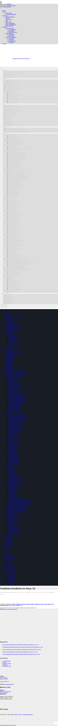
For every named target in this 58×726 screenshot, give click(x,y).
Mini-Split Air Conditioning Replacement (17, 176)
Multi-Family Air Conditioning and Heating (15, 130)
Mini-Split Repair (12, 190)
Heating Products (9, 33)
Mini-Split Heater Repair (14, 181)
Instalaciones (8, 298)
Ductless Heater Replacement (15, 166)
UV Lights (8, 119)
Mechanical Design (12, 251)
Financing (5, 304)
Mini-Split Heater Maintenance (15, 186)
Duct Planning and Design (14, 223)
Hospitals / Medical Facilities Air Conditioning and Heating (21, 262)
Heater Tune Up (9, 90)
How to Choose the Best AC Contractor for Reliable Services (20, 651)
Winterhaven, (38, 604)
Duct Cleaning (11, 231)
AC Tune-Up (9, 76)
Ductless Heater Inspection (14, 163)
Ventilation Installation (13, 236)
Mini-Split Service (12, 189)
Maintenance (6, 306)
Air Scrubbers (11, 276)
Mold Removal (9, 125)
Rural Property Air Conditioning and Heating (16, 132)
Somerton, (23, 604)
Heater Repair (9, 82)
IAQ (4, 104)
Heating (4, 78)
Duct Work (8, 222)
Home (4, 10)
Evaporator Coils (12, 41)
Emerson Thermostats (13, 271)
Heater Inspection (10, 85)
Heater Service (11, 81)
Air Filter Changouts (10, 114)
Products (5, 27)
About (4, 11)
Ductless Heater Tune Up (14, 168)
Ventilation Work (9, 234)
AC (3, 69)
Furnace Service (12, 92)
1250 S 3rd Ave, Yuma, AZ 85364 (7, 5)
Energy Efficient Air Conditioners (16, 140)
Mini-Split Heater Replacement (15, 184)
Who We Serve (6, 127)
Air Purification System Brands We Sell (14, 275)
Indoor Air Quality (7, 663)
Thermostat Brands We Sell (12, 270)
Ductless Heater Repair (13, 162)
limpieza (7, 297)
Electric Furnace (12, 102)
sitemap (12, 714)
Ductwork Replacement (13, 224)
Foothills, (18, 604)
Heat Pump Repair (12, 213)
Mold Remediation (10, 124)
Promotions (5, 307)
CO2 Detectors (11, 285)
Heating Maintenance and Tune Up (13, 88)
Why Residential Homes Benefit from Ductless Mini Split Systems (21, 654)
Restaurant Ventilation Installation (15, 240)
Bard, (49, 604)
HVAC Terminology (10, 23)
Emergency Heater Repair (11, 86)
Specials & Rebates (10, 17)
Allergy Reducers (10, 121)
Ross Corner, (44, 604)
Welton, (32, 604)
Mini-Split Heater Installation (14, 185)
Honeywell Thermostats (13, 273)
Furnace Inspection (12, 96)
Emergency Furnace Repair (14, 95)
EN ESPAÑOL (6, 293)
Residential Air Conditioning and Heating (15, 128)
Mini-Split (8, 170)
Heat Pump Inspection (13, 215)
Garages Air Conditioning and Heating (17, 265)
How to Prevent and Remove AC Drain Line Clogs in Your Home (21, 644)
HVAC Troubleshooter (11, 24)
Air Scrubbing (9, 120)
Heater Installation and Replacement (14, 83)
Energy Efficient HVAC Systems (15, 143)
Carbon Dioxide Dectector (14, 287)
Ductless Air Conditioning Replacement (17, 157)
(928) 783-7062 (7, 6)
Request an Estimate (24, 58)
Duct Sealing (11, 232)
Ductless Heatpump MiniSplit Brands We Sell (16, 268)
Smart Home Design (13, 254)
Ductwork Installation (13, 227)
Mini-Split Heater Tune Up (14, 187)
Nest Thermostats (12, 274)
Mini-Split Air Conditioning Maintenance (17, 177)
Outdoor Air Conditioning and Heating (17, 266)
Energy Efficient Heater (13, 142)
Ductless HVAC (9, 151)
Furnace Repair (11, 93)
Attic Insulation (9, 105)
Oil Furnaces (11, 36)
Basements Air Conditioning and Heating (17, 264)
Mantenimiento (9, 301)
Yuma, (14, 604)
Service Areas (9, 19)
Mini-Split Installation (13, 191)
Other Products (9, 278)
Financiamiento (9, 303)
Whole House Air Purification (12, 109)
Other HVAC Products (11, 37)
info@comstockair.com (8, 684)
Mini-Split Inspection (13, 194)
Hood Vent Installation (13, 237)
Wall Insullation (11, 284)
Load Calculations (12, 250)
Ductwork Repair (12, 226)
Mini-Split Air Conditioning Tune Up (16, 179)
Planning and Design (10, 242)
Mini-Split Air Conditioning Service (16, 171)
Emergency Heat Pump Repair (15, 214)
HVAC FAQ (8, 22)
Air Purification (9, 111)
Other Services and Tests (11, 290)
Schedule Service (16, 58)
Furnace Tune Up (12, 101)
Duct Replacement (12, 229)
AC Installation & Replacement (13, 73)
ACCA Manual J (12, 246)
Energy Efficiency (10, 139)
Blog (7, 20)
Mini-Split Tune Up (12, 196)
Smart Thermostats (12, 280)
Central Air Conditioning (14, 135)
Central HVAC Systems (13, 138)
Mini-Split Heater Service (14, 180)
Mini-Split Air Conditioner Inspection (16, 174)
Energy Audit (11, 292)
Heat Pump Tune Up (13, 221)
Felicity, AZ (8, 605)
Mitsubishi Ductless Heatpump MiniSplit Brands (19, 269)
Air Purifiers (11, 38)
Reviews (8, 18)
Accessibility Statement (11, 14)
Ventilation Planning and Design (15, 241)
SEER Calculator (9, 25)
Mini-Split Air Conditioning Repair (16, 172)
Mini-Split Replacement (13, 193)
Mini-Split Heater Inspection (14, 182)
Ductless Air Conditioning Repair (15, 153)
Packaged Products (12, 32)
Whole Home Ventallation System (13, 110)
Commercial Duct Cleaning (14, 233)
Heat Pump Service (12, 212)
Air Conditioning (7, 661)
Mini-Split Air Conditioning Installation (17, 175)
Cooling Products (9, 28)
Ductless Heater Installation (14, 165)
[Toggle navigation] (1, 8)
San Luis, (28, 604)
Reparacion (8, 295)
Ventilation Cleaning (13, 238)
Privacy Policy (9, 13)
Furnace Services (9, 91)
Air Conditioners (12, 29)
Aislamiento (8, 294)
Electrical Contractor (13, 149)
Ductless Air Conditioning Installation (16, 156)
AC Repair (8, 72)
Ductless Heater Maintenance (15, 167)
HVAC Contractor (12, 146)
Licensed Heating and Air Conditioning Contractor (19, 148)
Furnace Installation (12, 97)
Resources (5, 15)
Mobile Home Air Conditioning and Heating (18, 261)
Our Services (6, 133)
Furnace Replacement (13, 99)
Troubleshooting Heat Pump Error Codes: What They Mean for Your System (23, 647)
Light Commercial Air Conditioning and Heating (16, 129)
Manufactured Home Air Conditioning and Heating (19, 260)
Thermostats (11, 42)
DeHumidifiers (9, 118)
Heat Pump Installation (13, 217)
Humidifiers (8, 116)
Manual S (10, 247)
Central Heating (12, 137)
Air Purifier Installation (11, 113)
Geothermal (11, 39)
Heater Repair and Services (12, 80)
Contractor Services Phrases (12, 144)
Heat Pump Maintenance (14, 219)
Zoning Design (11, 252)
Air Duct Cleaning (10, 107)
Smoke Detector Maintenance (15, 289)
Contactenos (8, 302)
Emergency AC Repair (11, 77)
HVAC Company (12, 147)
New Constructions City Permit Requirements (18, 257)
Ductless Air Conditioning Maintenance (17, 158)
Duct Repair (11, 228)
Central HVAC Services (11, 134)
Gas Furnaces (11, 34)
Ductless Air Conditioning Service (16, 152)
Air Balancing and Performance (13, 106)
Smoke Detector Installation (14, 288)
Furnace (7, 198)
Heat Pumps (11, 30)
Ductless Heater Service (13, 161)
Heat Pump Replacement (14, 218)
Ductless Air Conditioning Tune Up (16, 160)
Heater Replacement (10, 87)
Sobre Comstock (9, 299)
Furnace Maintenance (13, 100)
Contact (4, 43)
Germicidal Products (10, 123)
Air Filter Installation (10, 115)
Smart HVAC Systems (13, 281)
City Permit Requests (13, 256)
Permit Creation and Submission (15, 255)
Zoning (10, 283)
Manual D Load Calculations (14, 248)
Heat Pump (8, 210)
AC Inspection (9, 74)
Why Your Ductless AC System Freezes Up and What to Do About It (22, 649)
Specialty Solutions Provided (12, 259)
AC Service (8, 71)
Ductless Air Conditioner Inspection (16, 154)
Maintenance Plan (7, 666)
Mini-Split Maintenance (13, 195)
